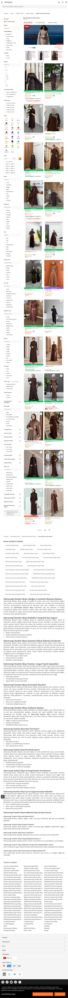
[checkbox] (6, 119)
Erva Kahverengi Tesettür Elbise (33, 917)
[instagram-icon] (2, 982)
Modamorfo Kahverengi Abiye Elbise (33, 899)
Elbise (5, 926)
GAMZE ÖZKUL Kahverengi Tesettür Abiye (33, 913)
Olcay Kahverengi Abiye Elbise (12, 901)
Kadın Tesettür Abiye (10, 895)
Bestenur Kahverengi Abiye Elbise (54, 890)
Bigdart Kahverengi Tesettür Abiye (33, 897)
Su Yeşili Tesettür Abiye (48, 553)
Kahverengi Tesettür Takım (31, 553)
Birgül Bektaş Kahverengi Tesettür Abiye (54, 906)
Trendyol (6, 13)
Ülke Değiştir (5, 954)
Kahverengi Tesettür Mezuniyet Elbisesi (44, 570)
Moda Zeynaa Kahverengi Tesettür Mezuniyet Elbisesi (33, 881)
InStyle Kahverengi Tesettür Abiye (33, 919)
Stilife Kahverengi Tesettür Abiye (53, 893)
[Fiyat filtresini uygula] (20, 159)
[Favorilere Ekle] (41, 65)
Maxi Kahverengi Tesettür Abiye (53, 877)
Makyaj (46, 930)
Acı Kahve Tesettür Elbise (12, 545)
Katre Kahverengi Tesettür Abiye (33, 893)
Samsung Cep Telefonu (10, 928)
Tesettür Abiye (30, 13)
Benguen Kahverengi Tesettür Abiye (13, 890)
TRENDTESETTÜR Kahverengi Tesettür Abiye (43, 578)
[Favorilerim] (62, 2)
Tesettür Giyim (20, 13)
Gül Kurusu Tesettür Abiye (44, 549)
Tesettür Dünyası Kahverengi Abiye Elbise (16, 578)
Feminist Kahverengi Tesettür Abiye (13, 910)
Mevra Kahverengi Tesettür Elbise (54, 917)
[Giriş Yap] (59, 2)
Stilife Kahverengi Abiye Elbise (12, 906)
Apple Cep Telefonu (29, 928)
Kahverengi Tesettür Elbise (38, 586)
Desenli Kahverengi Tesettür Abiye (13, 879)
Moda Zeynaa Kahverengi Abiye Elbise (15, 594)
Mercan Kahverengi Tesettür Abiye (13, 888)
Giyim (12, 13)
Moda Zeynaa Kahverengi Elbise (33, 910)
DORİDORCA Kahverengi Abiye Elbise (33, 906)
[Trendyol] (8, 2)
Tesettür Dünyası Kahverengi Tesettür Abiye (16, 574)
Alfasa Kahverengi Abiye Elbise (13, 899)
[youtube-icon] (11, 982)
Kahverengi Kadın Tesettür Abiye (35, 565)
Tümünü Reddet (60, 994)
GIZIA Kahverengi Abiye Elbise (12, 917)
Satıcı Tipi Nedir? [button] (15, 381)
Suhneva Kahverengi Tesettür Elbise (54, 919)
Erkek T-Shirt (28, 930)
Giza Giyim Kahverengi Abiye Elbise (33, 888)
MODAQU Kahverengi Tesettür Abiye (13, 913)
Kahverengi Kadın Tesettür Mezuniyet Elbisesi (17, 570)
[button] (12, 19)
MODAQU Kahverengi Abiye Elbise (13, 919)
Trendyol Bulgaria (9, 924)
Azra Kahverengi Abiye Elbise (12, 897)
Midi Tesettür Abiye (10, 549)
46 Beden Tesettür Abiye (26, 549)
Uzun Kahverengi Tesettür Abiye (30, 557)
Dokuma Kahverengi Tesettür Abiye (33, 877)
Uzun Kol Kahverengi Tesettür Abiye (13, 877)
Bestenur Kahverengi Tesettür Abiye (33, 886)
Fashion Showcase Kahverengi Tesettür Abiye (13, 881)
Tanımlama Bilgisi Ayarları (8, 994)
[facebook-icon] (15, 982)
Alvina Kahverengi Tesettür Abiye (54, 895)
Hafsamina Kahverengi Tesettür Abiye (15, 590)
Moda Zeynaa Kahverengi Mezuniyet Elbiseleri (33, 890)
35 (49, 530)
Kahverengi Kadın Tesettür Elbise (54, 884)
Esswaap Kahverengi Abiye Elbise (38, 590)
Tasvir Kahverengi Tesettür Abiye (53, 908)
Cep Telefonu (48, 924)
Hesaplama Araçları (9, 930)
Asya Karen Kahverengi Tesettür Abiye (33, 895)
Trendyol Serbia (28, 924)
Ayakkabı (47, 926)
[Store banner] (43, 35)
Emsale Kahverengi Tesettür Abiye (13, 884)
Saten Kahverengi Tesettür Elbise (33, 879)
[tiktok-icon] (7, 982)
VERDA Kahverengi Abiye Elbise (33, 908)
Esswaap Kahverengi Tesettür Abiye (39, 582)
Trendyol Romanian (9, 921)
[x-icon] (19, 982)
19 (45, 530)
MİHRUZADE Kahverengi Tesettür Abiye (54, 881)
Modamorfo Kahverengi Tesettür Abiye (40, 594)
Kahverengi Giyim (15, 536)
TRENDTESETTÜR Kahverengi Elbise (33, 901)
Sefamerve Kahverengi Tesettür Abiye (54, 897)
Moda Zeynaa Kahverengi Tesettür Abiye (16, 586)
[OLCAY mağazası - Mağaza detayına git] (26, 47)
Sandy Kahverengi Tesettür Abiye (14, 565)
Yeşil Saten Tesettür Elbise (12, 553)
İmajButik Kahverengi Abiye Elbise (54, 910)
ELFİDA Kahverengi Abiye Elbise (13, 893)
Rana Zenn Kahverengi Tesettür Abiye (54, 899)
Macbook (47, 928)
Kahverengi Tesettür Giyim (29, 536)
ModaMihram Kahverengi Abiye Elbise (54, 886)
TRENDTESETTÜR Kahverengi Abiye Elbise (44, 574)
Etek (25, 926)
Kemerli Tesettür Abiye (11, 557)
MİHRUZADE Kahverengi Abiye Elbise (13, 904)
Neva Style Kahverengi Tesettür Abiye (15, 582)
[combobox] (55, 22)
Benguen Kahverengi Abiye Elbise (33, 904)
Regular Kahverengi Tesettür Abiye (35, 561)
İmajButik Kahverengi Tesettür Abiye (54, 915)
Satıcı (3, 946)
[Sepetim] (66, 2)
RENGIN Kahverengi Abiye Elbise (13, 908)
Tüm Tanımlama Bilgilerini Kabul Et (42, 994)
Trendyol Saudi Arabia (50, 921)
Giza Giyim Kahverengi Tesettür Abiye (33, 884)
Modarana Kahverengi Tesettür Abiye (54, 879)
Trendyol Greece (29, 921)
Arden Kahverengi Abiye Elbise (53, 913)
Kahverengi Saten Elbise (29, 545)
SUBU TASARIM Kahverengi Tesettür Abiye (13, 915)
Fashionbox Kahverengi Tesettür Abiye (54, 888)
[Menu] (2, 2)
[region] (34, 991)
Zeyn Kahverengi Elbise (31, 915)
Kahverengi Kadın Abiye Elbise (12, 886)
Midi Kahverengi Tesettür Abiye (13, 561)
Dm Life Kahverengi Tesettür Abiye (54, 904)
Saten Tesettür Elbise (45, 545)
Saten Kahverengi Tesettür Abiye (51, 557)
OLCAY (30, 47)
